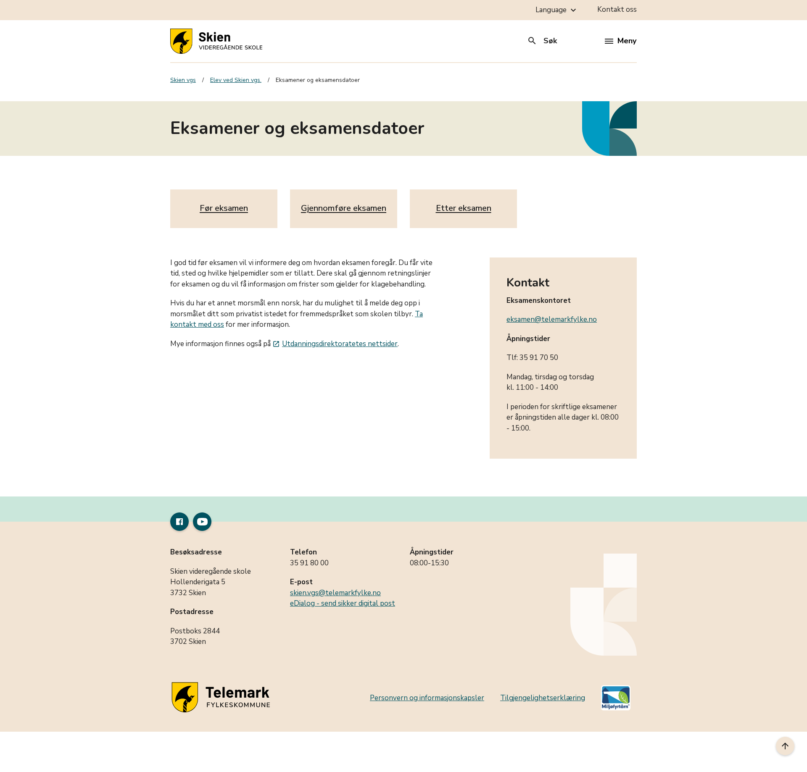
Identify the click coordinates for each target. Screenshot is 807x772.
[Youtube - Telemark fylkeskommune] (202, 521)
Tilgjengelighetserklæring (542, 698)
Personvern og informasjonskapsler (427, 698)
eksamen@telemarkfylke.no (551, 319)
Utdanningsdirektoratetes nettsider (335, 344)
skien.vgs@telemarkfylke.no (335, 593)
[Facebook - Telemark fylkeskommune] (179, 521)
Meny (626, 41)
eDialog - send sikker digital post (342, 603)
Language (556, 10)
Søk (542, 41)
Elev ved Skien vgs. (235, 80)
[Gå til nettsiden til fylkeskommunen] (222, 698)
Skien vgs (183, 80)
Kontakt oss (617, 9)
